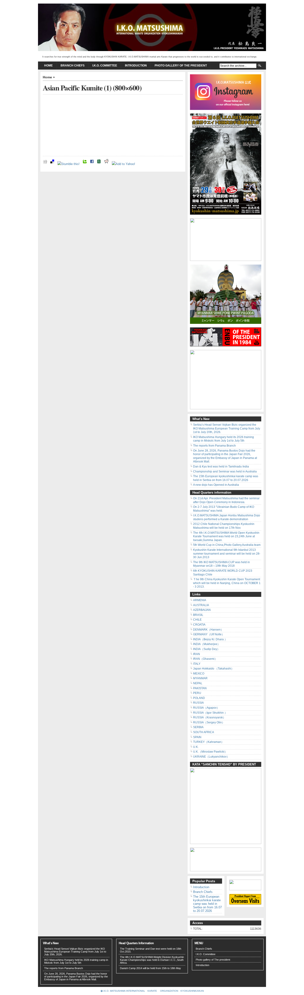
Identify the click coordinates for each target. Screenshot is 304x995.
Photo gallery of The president (181, 65)
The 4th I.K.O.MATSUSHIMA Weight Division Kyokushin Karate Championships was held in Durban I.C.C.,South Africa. (152, 960)
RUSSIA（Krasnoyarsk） (209, 717)
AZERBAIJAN (202, 610)
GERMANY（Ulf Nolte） (208, 634)
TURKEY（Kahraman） (208, 742)
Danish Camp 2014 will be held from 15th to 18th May (150, 968)
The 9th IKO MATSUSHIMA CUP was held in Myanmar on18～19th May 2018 (221, 564)
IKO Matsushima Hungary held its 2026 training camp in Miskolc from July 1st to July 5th (223, 439)
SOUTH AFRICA (203, 732)
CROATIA (199, 624)
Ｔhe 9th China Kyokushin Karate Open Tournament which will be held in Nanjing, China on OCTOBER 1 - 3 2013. (227, 583)
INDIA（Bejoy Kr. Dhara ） (210, 639)
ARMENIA (199, 600)
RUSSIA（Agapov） (206, 707)
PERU (197, 693)
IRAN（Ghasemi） (205, 658)
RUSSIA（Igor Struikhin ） (210, 712)
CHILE (197, 619)
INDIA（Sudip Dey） (206, 649)
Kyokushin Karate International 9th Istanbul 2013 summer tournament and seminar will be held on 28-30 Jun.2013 (226, 553)
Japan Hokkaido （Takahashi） (213, 668)
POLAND (199, 698)
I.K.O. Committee (104, 65)
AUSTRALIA (201, 605)
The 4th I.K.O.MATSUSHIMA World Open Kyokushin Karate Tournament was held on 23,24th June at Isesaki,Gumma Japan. (226, 536)
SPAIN (197, 737)
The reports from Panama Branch (214, 445)
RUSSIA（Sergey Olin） (209, 722)
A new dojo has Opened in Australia (216, 484)
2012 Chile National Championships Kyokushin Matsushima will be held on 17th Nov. (223, 525)
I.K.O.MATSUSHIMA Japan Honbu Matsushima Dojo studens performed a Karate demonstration (226, 517)
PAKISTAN (200, 688)
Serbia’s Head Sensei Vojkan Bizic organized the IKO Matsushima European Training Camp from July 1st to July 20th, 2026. (226, 428)
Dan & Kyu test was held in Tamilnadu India (221, 466)
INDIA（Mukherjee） (206, 644)
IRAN (196, 654)
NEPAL (197, 683)
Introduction (136, 65)
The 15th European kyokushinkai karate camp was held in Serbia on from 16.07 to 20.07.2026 (225, 478)
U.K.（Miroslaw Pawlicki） (210, 751)
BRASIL (198, 615)
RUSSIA (198, 702)
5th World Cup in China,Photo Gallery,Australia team (227, 545)
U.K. (196, 747)
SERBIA (198, 727)
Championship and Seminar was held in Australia (225, 471)
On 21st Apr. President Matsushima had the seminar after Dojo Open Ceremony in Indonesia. (226, 500)
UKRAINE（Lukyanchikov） (211, 756)
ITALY (196, 663)
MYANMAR (200, 678)
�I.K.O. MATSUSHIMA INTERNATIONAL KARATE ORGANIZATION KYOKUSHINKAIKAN (152, 991)
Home (48, 65)
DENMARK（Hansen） (208, 629)
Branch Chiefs (73, 65)
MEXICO (198, 673)
